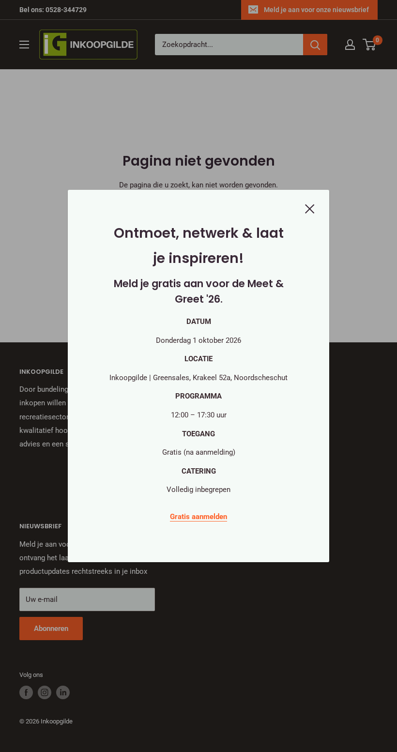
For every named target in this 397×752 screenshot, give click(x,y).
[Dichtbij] (310, 208)
